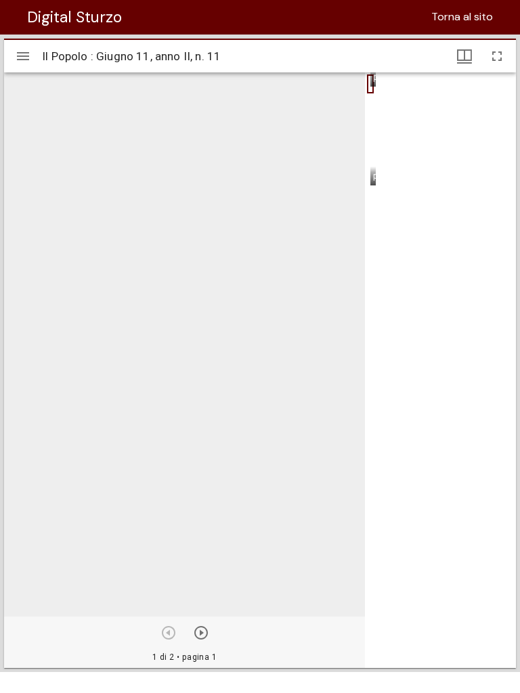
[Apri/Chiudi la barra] (23, 56)
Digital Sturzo (74, 17)
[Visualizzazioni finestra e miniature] (464, 56)
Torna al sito (462, 16)
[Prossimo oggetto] (201, 633)
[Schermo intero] (497, 56)
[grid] (440, 370)
